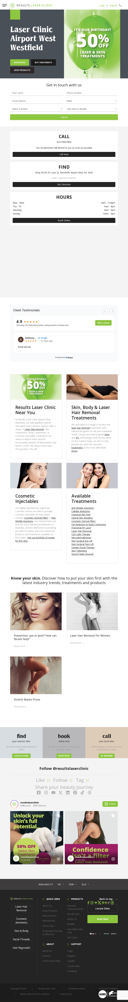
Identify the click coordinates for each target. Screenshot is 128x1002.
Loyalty (71, 960)
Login (102, 5)
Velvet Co (72, 919)
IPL (77, 437)
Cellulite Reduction (80, 511)
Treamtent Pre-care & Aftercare (52, 932)
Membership (48, 920)
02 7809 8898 (107, 755)
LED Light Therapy (80, 534)
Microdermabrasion (81, 537)
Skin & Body (21, 931)
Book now (63, 755)
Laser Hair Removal (81, 531)
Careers (46, 955)
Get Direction (64, 184)
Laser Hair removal (34, 429)
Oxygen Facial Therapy (82, 547)
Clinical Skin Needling (82, 517)
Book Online (64, 220)
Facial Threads (21, 939)
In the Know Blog (51, 960)
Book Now (19, 62)
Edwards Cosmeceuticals (75, 907)
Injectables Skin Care (75, 931)
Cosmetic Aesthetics (21, 920)
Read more (20, 646)
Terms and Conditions (108, 988)
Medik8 (71, 924)
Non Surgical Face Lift (82, 544)
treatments (77, 447)
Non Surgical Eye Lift (81, 540)
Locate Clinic (21, 755)
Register (113, 5)
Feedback (72, 971)
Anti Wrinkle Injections (82, 507)
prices (74, 450)
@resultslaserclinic (71, 768)
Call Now (64, 154)
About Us (47, 905)
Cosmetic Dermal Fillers (36, 517)
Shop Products (22, 70)
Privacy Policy (66, 994)
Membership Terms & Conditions (35, 994)
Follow (112, 804)
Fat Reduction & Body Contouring (88, 524)
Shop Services (49, 915)
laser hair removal (80, 427)
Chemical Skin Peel (80, 514)
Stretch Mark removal (82, 554)
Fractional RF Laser (81, 527)
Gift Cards (72, 937)
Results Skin (73, 913)
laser (107, 434)
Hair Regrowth (21, 947)
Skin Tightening (79, 550)
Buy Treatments (43, 62)
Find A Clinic (48, 925)
